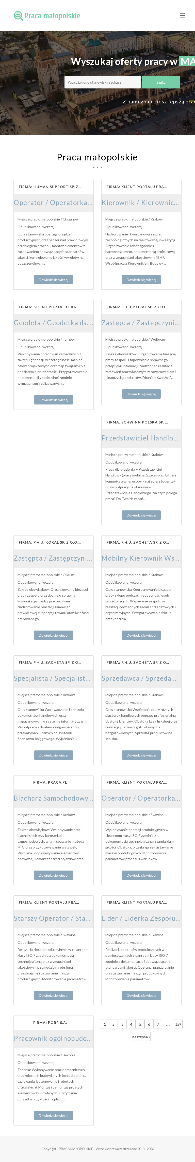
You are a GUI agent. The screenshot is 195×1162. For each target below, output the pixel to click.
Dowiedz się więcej (53, 280)
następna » (141, 1037)
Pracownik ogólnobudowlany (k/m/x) (72, 1038)
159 (178, 1024)
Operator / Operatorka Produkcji (67, 202)
